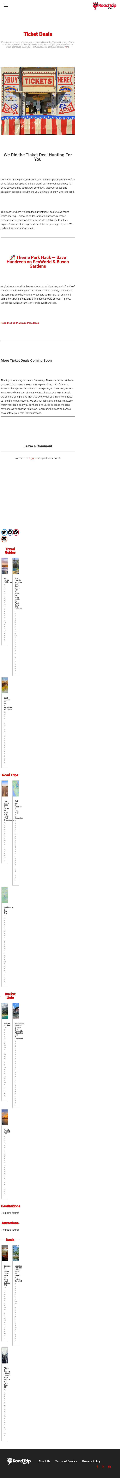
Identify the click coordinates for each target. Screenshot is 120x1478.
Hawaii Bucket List (7, 1025)
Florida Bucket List (7, 1132)
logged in (34, 458)
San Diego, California (8, 580)
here (67, 47)
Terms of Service (66, 1461)
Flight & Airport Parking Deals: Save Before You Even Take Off (7, 1377)
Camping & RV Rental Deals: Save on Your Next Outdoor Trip (7, 1275)
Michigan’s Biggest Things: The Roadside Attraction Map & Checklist (19, 1031)
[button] (4, 532)
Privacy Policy (91, 1461)
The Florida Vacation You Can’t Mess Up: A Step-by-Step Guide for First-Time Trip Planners (19, 593)
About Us (44, 1461)
